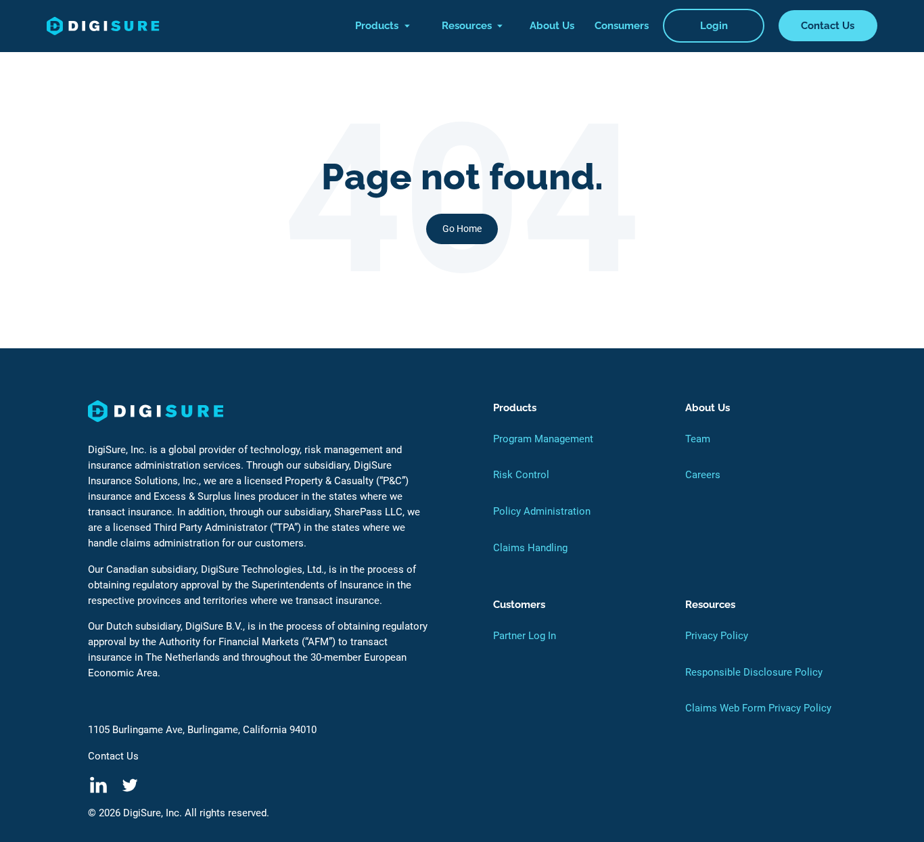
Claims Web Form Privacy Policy (758, 708)
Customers (519, 605)
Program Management (543, 439)
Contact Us (827, 26)
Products (376, 26)
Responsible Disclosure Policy (754, 672)
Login (714, 26)
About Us (552, 26)
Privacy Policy (716, 636)
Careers (702, 475)
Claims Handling (530, 548)
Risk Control (521, 475)
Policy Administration (542, 511)
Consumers (622, 26)
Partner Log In (524, 636)
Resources (467, 26)
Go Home (462, 228)
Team (697, 439)
